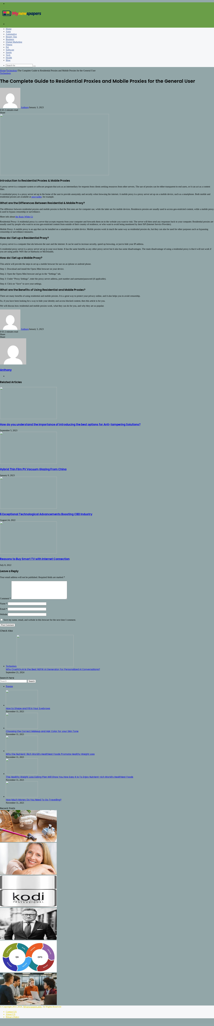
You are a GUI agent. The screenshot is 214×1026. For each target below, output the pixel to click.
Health (9, 57)
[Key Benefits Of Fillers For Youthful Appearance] (28, 874)
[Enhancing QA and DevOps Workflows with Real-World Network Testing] (28, 971)
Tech (8, 55)
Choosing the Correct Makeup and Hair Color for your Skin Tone (42, 731)
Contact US (11, 1011)
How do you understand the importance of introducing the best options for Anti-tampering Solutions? (70, 424)
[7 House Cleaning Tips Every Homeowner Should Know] (28, 841)
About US (10, 1014)
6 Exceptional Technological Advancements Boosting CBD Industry (46, 514)
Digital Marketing (14, 42)
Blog (8, 60)
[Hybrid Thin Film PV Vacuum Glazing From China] (28, 463)
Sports (9, 52)
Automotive (11, 34)
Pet (7, 47)
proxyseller (36, 197)
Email (3, 609)
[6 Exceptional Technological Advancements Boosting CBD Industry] (28, 508)
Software (10, 50)
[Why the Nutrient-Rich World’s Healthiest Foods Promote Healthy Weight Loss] (22, 751)
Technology (11, 70)
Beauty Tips (11, 36)
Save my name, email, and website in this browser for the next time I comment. (39, 620)
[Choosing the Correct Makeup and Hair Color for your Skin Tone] (22, 728)
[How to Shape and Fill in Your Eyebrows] (22, 705)
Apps (8, 31)
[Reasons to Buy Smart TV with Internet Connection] (28, 552)
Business (10, 39)
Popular (9, 686)
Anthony (25, 107)
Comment (5, 598)
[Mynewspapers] (22, 19)
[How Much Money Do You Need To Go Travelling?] (22, 796)
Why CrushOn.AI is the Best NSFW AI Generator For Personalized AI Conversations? (53, 669)
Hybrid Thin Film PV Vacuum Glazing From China (33, 469)
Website (3, 614)
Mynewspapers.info (32, 1007)
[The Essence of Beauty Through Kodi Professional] (28, 906)
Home (9, 29)
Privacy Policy (12, 1017)
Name (3, 603)
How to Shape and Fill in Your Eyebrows (28, 708)
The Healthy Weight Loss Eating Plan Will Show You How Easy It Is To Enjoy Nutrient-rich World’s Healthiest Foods (69, 777)
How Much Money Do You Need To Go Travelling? (33, 799)
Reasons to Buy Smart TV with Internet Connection (35, 559)
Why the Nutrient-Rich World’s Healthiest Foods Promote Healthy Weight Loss (50, 754)
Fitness (9, 44)
